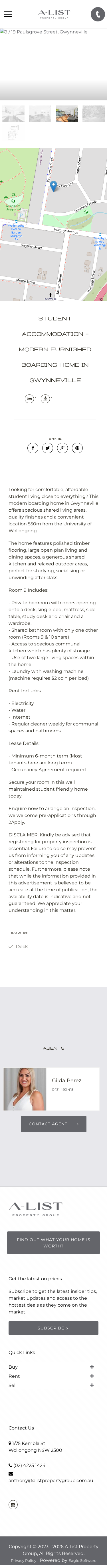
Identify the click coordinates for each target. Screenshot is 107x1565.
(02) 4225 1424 (29, 1465)
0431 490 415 (62, 1089)
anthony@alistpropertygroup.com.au (51, 1480)
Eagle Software (82, 1560)
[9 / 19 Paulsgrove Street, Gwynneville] (53, 64)
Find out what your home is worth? (53, 1243)
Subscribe (51, 1328)
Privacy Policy (23, 1560)
